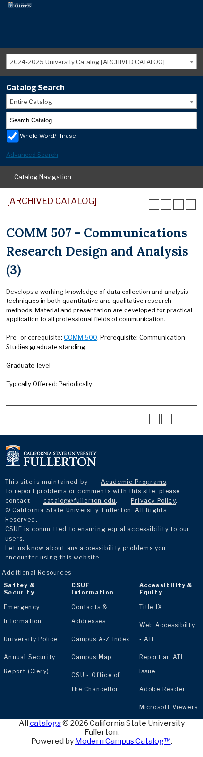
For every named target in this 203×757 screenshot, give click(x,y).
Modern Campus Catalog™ (123, 741)
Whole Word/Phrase (48, 135)
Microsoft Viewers (168, 707)
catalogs (45, 723)
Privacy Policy (153, 500)
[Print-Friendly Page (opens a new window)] (178, 204)
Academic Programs (133, 481)
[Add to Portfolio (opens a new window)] (154, 204)
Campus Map (91, 657)
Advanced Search (32, 154)
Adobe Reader (162, 689)
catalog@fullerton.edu (79, 500)
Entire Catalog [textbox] (31, 101)
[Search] (189, 120)
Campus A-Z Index (100, 639)
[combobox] (101, 61)
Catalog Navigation (42, 177)
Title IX (150, 607)
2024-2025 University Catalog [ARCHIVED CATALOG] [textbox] (87, 62)
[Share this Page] (166, 204)
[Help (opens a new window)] (191, 204)
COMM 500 (80, 337)
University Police (31, 639)
